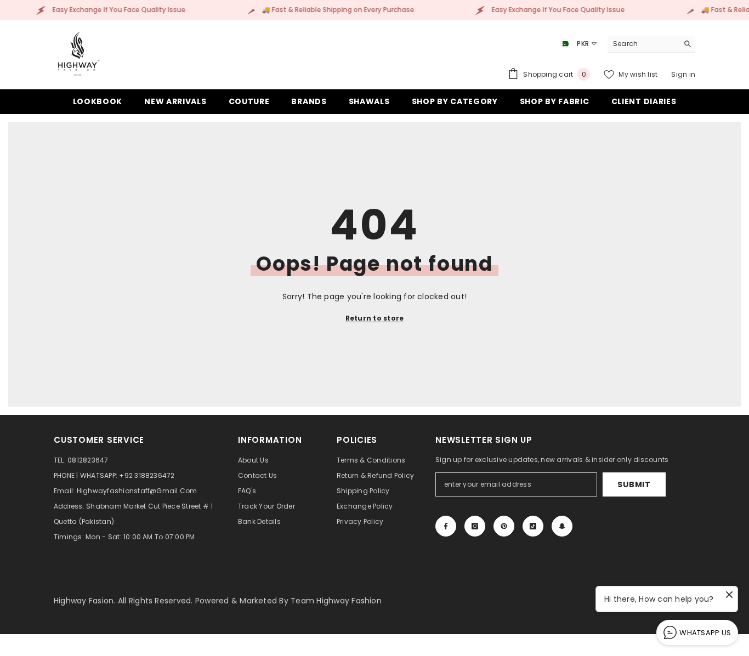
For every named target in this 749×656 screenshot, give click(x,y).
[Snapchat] (562, 526)
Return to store (374, 318)
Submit (633, 484)
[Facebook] (445, 526)
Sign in (683, 74)
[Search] (651, 44)
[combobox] (643, 44)
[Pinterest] (503, 526)
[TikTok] (533, 526)
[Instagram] (474, 526)
